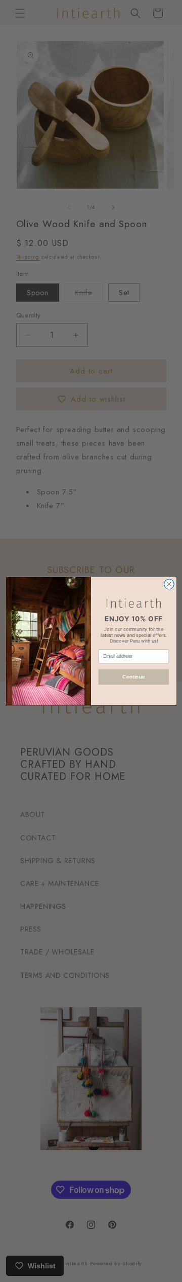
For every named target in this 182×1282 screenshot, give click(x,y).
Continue (133, 677)
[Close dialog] (169, 584)
